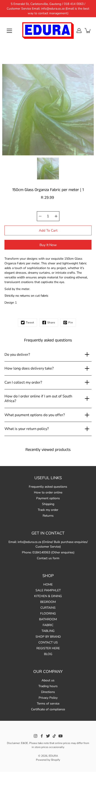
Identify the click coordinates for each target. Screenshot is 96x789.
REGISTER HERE (48, 648)
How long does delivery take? (29, 368)
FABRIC (48, 625)
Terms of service (48, 703)
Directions (48, 692)
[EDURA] (48, 30)
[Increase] (56, 216)
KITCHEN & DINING (48, 596)
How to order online (48, 492)
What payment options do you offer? (34, 414)
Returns (48, 516)
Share (51, 322)
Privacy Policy (48, 698)
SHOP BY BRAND (48, 637)
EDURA (53, 756)
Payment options (48, 498)
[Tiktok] (54, 736)
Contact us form (48, 558)
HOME (48, 584)
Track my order (48, 510)
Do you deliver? (17, 354)
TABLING (48, 631)
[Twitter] (48, 736)
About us (48, 680)
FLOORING (48, 613)
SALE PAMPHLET (48, 590)
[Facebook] (42, 736)
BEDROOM (48, 602)
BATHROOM (48, 619)
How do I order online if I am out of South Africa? (38, 398)
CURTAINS (48, 608)
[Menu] (9, 30)
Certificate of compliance (48, 709)
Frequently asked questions (48, 487)
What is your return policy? (26, 428)
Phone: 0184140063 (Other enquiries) (48, 552)
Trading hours (48, 686)
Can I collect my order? (23, 382)
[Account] (79, 30)
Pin (70, 322)
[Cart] (88, 30)
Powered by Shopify (48, 760)
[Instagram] (35, 736)
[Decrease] (40, 216)
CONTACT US (48, 642)
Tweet (30, 322)
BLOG (48, 654)
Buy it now (48, 244)
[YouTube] (60, 736)
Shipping (48, 504)
